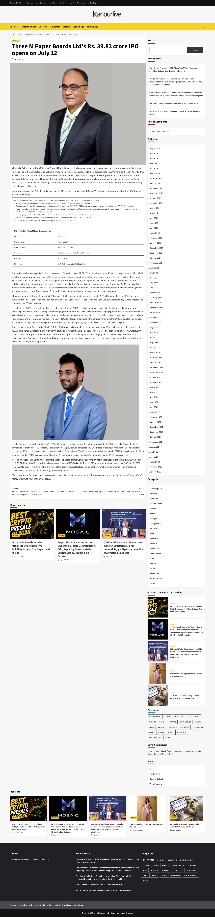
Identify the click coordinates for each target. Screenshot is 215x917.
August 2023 (155, 327)
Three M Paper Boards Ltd (62, 168)
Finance (152, 508)
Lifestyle (53, 3)
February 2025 (155, 238)
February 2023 (155, 357)
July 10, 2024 (18, 59)
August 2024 (155, 268)
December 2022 (156, 367)
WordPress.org (155, 784)
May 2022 (153, 402)
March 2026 (154, 173)
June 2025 (153, 218)
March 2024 (154, 293)
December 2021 (156, 427)
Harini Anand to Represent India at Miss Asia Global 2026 (173, 103)
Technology (92, 3)
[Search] (203, 27)
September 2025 (156, 203)
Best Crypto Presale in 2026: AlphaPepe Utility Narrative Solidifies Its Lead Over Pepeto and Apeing (31, 548)
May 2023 (153, 342)
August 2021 (155, 447)
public (152, 558)
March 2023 (154, 352)
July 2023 (153, 332)
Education (62, 3)
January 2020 (155, 472)
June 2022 (153, 397)
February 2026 (155, 178)
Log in (152, 769)
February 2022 (155, 417)
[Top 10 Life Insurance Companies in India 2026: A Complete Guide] (158, 695)
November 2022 (156, 372)
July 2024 (153, 273)
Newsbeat (153, 538)
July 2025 (153, 213)
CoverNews (115, 913)
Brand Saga (81, 3)
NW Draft (153, 543)
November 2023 (156, 312)
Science (152, 563)
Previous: (43, 491)
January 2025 (155, 243)
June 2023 (153, 337)
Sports (152, 568)
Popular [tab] (164, 592)
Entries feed (154, 774)
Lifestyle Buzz (155, 523)
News (151, 533)
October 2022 (155, 377)
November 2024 (156, 253)
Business (30, 3)
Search (151, 40)
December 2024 (156, 248)
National (153, 528)
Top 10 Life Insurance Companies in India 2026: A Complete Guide (174, 112)
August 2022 (155, 387)
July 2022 (153, 392)
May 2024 (153, 283)
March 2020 (154, 462)
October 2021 (155, 437)
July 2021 (153, 452)
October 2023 (155, 317)
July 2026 (153, 153)
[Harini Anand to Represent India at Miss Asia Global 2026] (158, 673)
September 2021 (156, 442)
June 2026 (153, 158)
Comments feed (156, 779)
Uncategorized (155, 578)
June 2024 (153, 278)
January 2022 (155, 422)
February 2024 (155, 298)
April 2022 (153, 407)
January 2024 (155, 302)
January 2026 (155, 183)
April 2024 (153, 288)
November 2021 (156, 432)
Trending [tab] (177, 592)
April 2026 (153, 168)
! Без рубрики (155, 489)
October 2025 (155, 198)
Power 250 (154, 548)
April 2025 (153, 228)
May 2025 (153, 223)
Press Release (155, 553)
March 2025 (154, 233)
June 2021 (153, 457)
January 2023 (155, 362)
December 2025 (156, 188)
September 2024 (156, 263)
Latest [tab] (153, 592)
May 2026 (153, 163)
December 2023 (156, 307)
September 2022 (156, 382)
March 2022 (154, 412)
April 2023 (153, 347)
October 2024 (155, 258)
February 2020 (155, 467)
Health (71, 3)
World (152, 583)
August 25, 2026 (19, 556)
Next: (112, 491)
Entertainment (41, 3)
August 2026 (155, 148)
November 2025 (156, 193)
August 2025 (155, 208)
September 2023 (156, 322)
